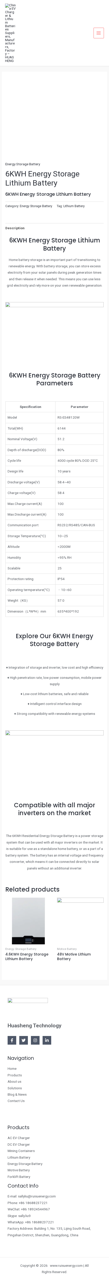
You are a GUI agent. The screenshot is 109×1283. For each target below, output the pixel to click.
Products (15, 1075)
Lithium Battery (74, 206)
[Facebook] (12, 1040)
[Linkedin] (47, 1040)
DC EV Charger (19, 1144)
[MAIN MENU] (99, 33)
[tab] (54, 228)
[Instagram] (35, 1040)
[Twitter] (23, 1040)
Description (15, 228)
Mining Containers (21, 1151)
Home (12, 1068)
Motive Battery (19, 1170)
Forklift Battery (19, 1177)
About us (14, 1081)
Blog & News (17, 1094)
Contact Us (16, 1101)
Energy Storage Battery (22, 164)
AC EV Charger (19, 1138)
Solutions (15, 1088)
